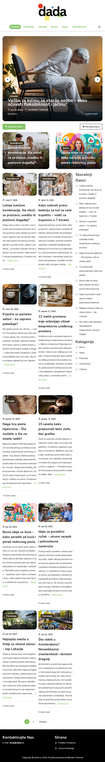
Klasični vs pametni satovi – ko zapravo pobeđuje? (17, 319)
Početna (15, 26)
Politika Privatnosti (67, 743)
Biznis (54, 26)
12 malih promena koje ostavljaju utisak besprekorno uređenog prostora (89, 241)
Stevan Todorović (39, 109)
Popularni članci (15, 127)
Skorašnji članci (92, 127)
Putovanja (29, 26)
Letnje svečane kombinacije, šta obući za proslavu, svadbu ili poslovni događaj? (90, 192)
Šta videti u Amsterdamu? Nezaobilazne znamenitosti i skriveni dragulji (55, 649)
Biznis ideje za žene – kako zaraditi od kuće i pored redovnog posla (78, 157)
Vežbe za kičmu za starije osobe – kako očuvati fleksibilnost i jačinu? (47, 102)
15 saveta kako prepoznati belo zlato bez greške (54, 429)
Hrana (65, 26)
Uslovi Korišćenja (66, 748)
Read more (12, 260)
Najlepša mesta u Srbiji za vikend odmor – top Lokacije (19, 644)
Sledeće (43, 721)
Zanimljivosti (79, 26)
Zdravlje (42, 26)
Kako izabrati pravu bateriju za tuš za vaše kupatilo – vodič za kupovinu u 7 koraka (89, 209)
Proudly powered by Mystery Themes (65, 757)
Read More (12, 114)
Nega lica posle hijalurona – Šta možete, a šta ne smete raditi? (90, 257)
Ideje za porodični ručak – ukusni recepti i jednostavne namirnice (90, 298)
